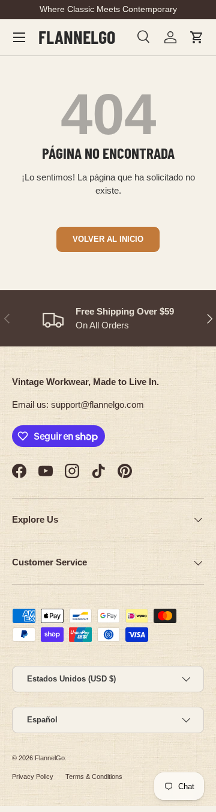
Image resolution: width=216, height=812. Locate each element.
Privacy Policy (32, 776)
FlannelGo (50, 757)
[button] (197, 37)
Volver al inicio (108, 239)
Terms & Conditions (93, 776)
